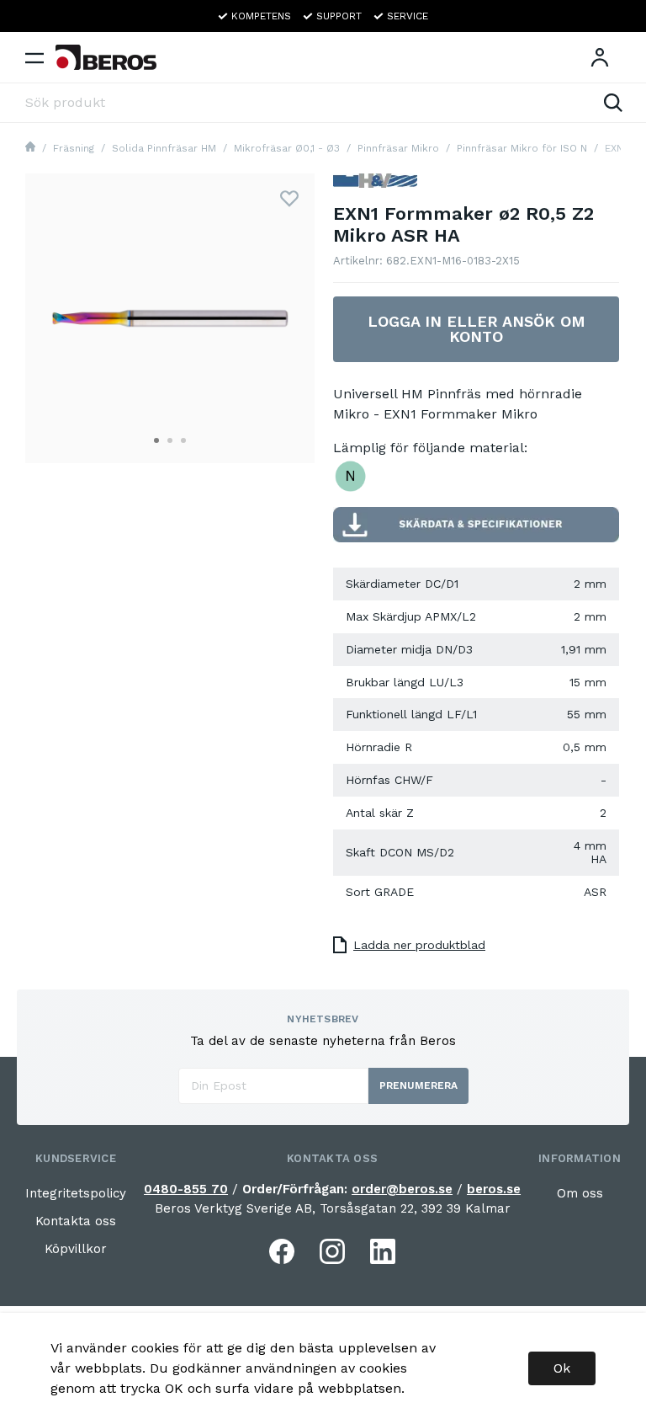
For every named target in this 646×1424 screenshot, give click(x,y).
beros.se (494, 1189)
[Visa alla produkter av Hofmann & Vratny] (375, 187)
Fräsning (73, 148)
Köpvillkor (76, 1248)
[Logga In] (600, 57)
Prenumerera (418, 1085)
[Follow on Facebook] (282, 1251)
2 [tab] (170, 440)
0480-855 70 (186, 1189)
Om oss (580, 1193)
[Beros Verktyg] (106, 57)
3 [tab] (183, 440)
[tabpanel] (170, 318)
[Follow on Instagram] (332, 1251)
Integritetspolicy (75, 1193)
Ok (561, 1368)
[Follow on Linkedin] (382, 1251)
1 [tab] (156, 440)
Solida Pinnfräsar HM (164, 148)
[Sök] (613, 102)
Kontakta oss (75, 1221)
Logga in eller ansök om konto (476, 328)
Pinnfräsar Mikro (398, 148)
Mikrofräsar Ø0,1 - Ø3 (287, 148)
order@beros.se (402, 1189)
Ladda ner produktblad (419, 945)
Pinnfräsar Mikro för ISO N (522, 148)
